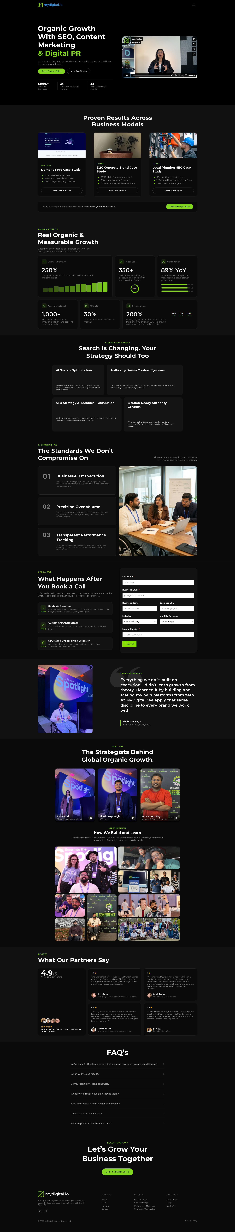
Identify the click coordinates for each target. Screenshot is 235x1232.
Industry (126, 616)
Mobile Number (131, 629)
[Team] (104, 1202)
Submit (129, 644)
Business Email (131, 590)
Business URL (167, 603)
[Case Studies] (172, 1199)
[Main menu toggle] (193, 4)
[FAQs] (169, 1202)
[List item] (40, 1211)
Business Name (130, 603)
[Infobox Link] (61, 169)
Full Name (128, 577)
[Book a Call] (171, 1206)
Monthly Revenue (169, 616)
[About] (104, 1199)
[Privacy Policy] (191, 1220)
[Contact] (105, 1209)
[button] (51, 71)
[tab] (117, 1064)
